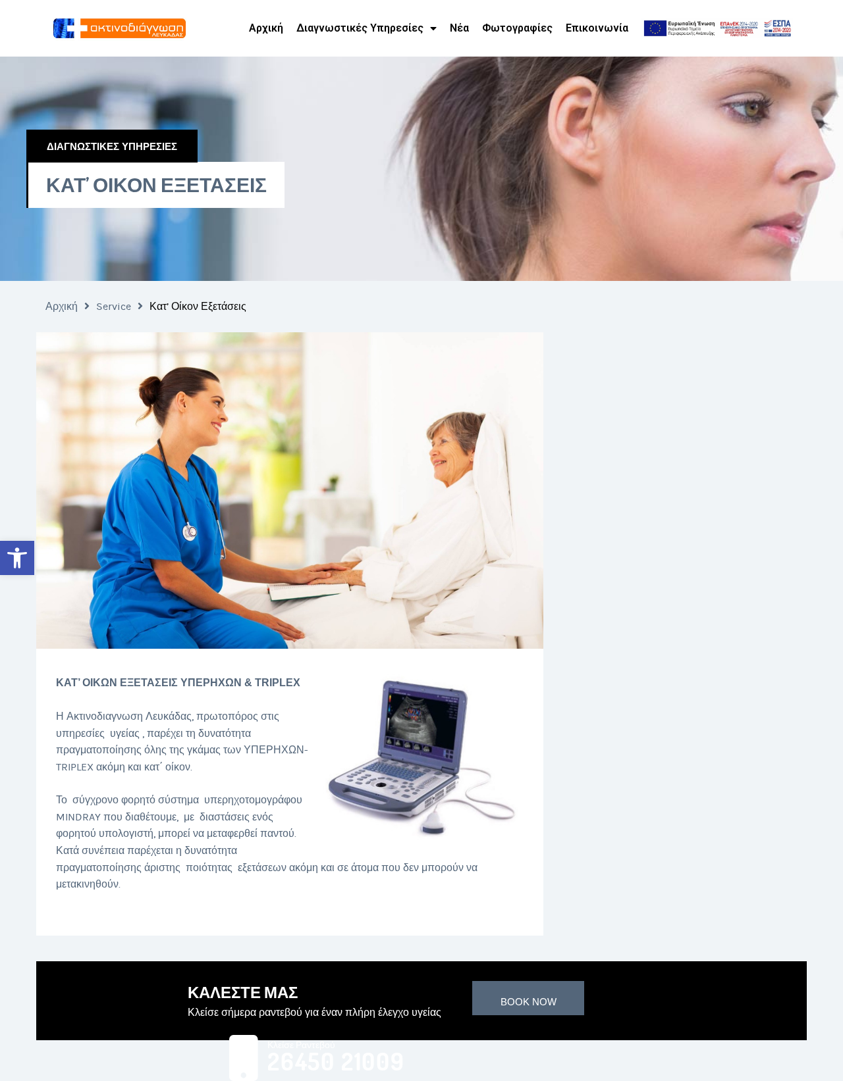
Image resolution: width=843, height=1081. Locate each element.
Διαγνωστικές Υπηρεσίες (359, 28)
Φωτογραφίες (517, 28)
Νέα (459, 28)
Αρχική (266, 28)
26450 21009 (336, 1062)
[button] (17, 558)
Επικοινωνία (597, 28)
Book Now (529, 1001)
